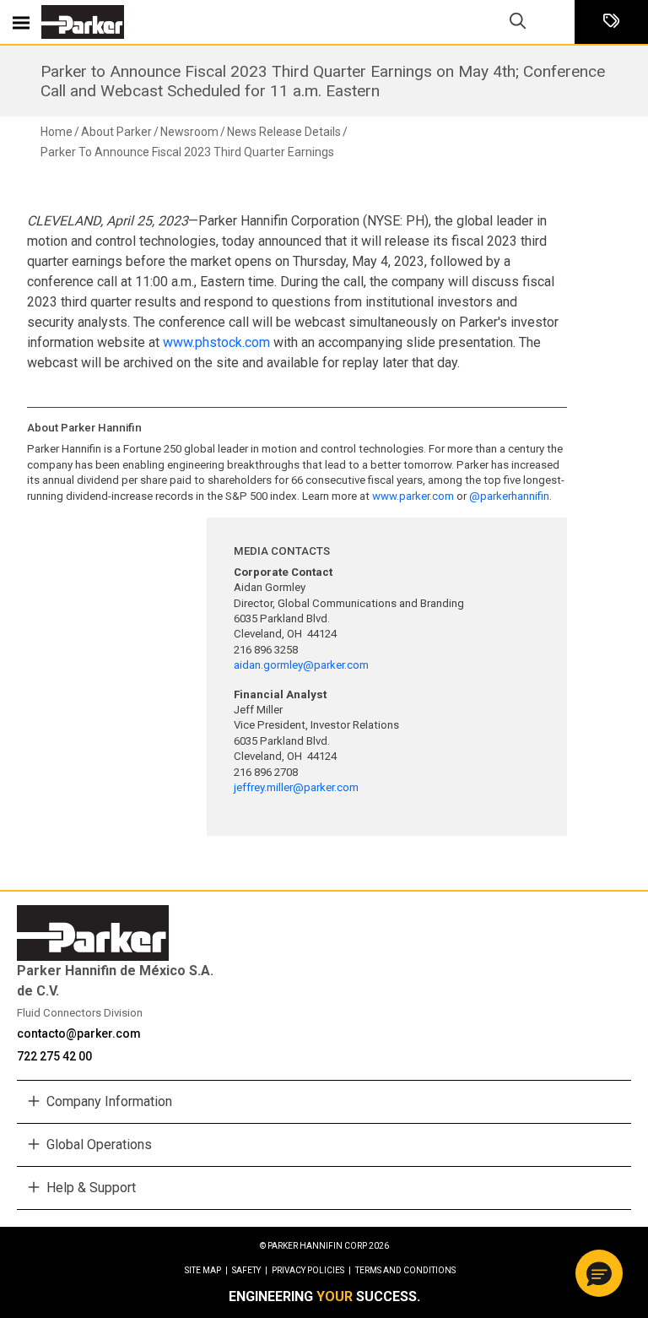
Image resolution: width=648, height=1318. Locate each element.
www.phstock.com (216, 342)
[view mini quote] (611, 22)
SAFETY (249, 1270)
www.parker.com (413, 496)
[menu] (21, 22)
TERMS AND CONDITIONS (405, 1270)
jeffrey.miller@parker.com (297, 787)
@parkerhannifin (509, 496)
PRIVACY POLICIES (311, 1270)
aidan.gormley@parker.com (301, 665)
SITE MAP (206, 1270)
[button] (599, 1273)
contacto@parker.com (79, 1033)
